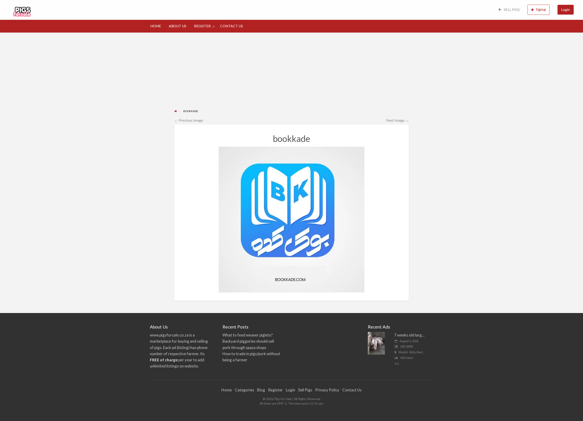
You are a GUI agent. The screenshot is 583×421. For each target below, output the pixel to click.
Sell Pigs (305, 390)
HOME (155, 26)
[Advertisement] (291, 67)
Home (226, 390)
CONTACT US (231, 26)
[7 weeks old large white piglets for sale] (376, 343)
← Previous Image (188, 120)
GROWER (406, 346)
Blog (261, 390)
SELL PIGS (511, 10)
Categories (244, 390)
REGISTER (202, 26)
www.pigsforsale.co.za (169, 335)
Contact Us (352, 390)
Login (565, 10)
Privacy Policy (327, 390)
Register (275, 390)
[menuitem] (509, 10)
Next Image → (397, 120)
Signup (541, 9)
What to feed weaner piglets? (247, 335)
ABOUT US (177, 26)
